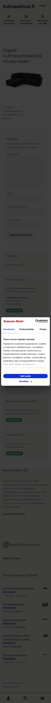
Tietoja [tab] (43, 329)
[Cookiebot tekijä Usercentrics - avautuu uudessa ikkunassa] (36, 321)
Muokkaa (23, 381)
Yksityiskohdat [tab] (26, 329)
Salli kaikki (25, 376)
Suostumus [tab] (9, 329)
